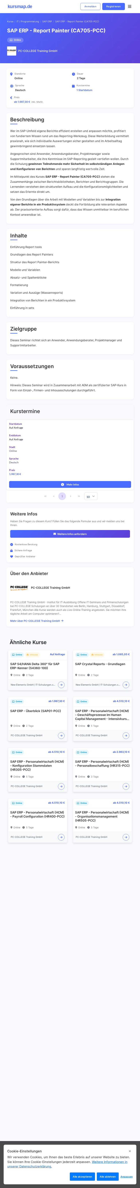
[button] (93, 496)
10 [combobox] (88, 496)
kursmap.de (20, 6)
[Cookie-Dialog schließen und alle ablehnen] (130, 1151)
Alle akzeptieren (82, 1176)
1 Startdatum (84, 90)
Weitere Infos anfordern (72, 534)
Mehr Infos (73, 484)
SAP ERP (47, 21)
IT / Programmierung (28, 21)
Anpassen (126, 1176)
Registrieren (113, 6)
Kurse (10, 21)
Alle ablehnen (108, 1176)
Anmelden (90, 6)
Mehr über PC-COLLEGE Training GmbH (35, 620)
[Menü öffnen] (130, 6)
